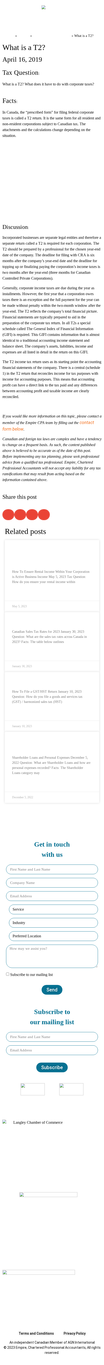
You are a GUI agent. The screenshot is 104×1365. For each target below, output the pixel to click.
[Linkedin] (55, 1101)
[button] (9, 23)
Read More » (21, 593)
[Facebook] (42, 1101)
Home (8, 35)
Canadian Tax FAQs (52, 35)
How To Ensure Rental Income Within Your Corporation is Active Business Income (48, 554)
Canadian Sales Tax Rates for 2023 (46, 620)
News (23, 35)
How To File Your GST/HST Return (45, 679)
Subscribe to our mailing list (31, 975)
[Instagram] (49, 1101)
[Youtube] (62, 1101)
